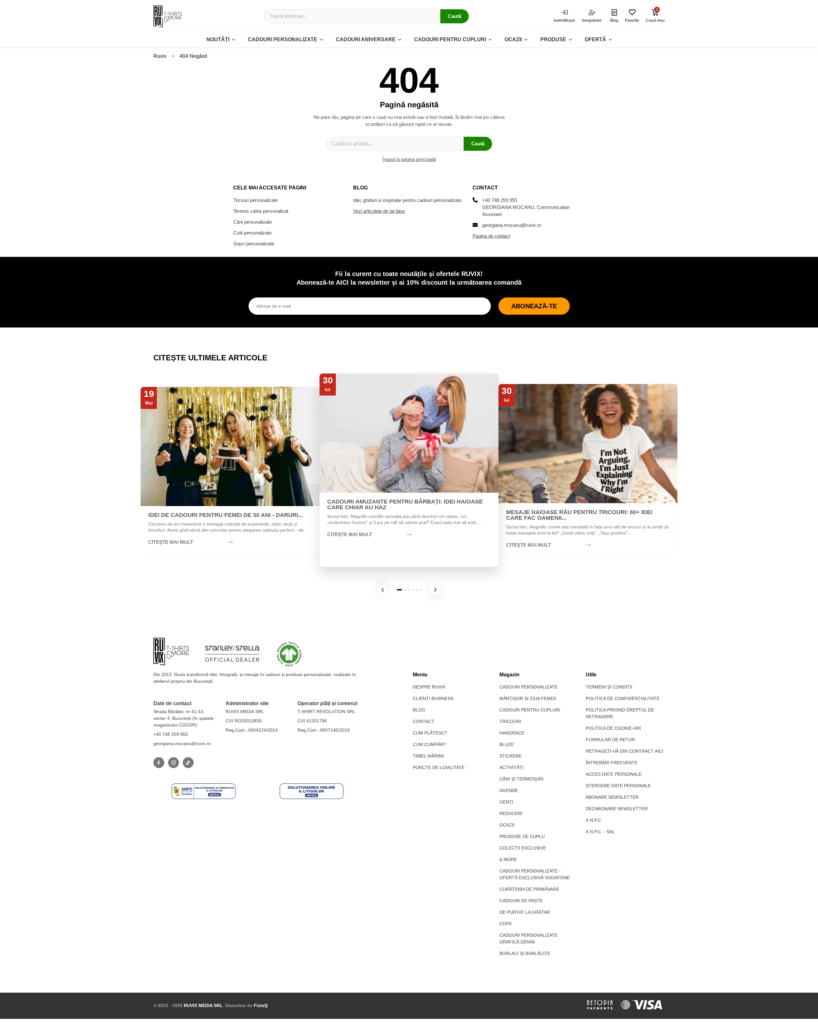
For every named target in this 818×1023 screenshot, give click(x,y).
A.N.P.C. (594, 820)
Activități (511, 767)
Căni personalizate (252, 222)
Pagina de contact (491, 236)
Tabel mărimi (428, 755)
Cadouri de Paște (521, 900)
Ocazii (513, 39)
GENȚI (506, 801)
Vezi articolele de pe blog (379, 211)
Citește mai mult (170, 542)
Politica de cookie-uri (613, 728)
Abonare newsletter (612, 797)
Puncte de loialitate (439, 767)
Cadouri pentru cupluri (450, 39)
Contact (423, 721)
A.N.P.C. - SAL (600, 831)
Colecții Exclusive (522, 847)
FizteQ (261, 1005)
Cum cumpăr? (429, 744)
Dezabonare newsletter (617, 808)
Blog (419, 709)
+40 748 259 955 (499, 200)
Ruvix (159, 56)
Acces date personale (614, 774)
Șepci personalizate (253, 243)
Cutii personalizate (252, 232)
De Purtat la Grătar (524, 912)
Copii (505, 923)
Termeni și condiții (609, 686)
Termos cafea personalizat (260, 211)
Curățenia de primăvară (529, 889)
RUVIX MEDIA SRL (203, 1005)
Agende (508, 790)
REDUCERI (510, 813)
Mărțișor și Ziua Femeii (527, 698)
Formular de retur (610, 739)
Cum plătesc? (430, 732)
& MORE (508, 859)
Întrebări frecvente (611, 762)
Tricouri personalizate (255, 200)
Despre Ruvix (429, 686)
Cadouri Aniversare (366, 39)
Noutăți (217, 39)
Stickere (510, 755)
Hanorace (511, 732)
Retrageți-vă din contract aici (624, 751)
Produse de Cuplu (522, 836)
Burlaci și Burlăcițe (524, 953)
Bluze (506, 744)
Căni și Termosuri (521, 778)
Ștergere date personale (618, 785)
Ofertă (595, 39)
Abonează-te (534, 306)
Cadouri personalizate (282, 39)
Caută (454, 16)
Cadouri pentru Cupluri (529, 709)
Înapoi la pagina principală (409, 159)
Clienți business (433, 698)
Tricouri (510, 721)
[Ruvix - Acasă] (171, 651)
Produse (553, 39)
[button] (383, 590)
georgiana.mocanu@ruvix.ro (511, 225)
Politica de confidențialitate (623, 698)
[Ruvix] (167, 16)
